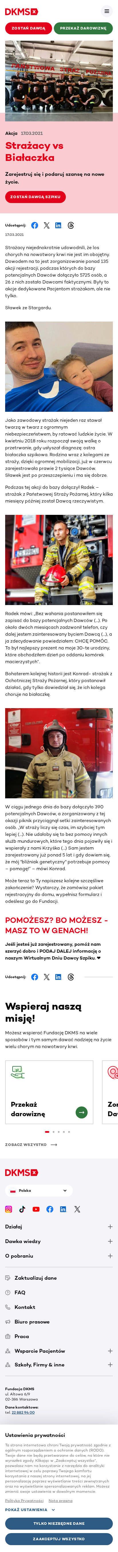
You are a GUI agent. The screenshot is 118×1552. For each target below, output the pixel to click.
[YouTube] (36, 1208)
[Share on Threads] (70, 225)
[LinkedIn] (63, 1208)
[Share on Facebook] (34, 225)
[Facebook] (49, 1208)
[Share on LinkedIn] (58, 225)
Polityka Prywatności (24, 1500)
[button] (107, 11)
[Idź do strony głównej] (21, 11)
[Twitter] (77, 1208)
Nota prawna (60, 1500)
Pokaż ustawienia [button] (26, 1510)
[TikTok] (22, 1208)
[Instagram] (8, 1208)
